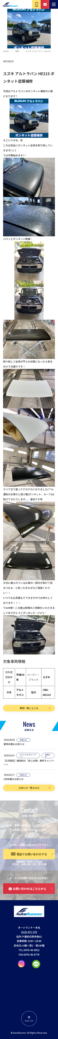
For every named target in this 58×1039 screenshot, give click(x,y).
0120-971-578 (29, 932)
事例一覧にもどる (29, 708)
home (6, 51)
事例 (17, 51)
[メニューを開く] (53, 4)
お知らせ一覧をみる (29, 787)
